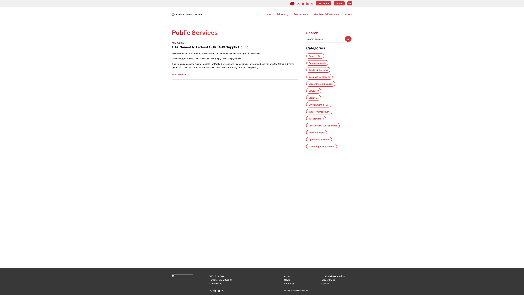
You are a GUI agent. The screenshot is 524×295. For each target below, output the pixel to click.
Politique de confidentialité (296, 290)
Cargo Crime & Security (321, 83)
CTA (196, 58)
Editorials (314, 97)
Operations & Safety (251, 53)
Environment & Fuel (319, 104)
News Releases (317, 132)
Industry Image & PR (319, 111)
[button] (292, 3)
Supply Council (234, 58)
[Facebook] (303, 3)
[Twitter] (298, 3)
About (287, 276)
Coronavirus (177, 58)
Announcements (317, 63)
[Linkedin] (307, 3)
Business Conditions (181, 53)
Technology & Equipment (322, 146)
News (287, 279)
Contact (325, 283)
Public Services (207, 58)
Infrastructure (208, 53)
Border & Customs (318, 70)
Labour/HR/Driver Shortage (228, 53)
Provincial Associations (333, 276)
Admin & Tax (315, 56)
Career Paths (328, 279)
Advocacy (289, 283)
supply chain (220, 58)
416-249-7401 (216, 283)
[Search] (348, 39)
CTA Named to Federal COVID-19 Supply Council (211, 47)
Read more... (180, 74)
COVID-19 (195, 53)
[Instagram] (312, 3)
